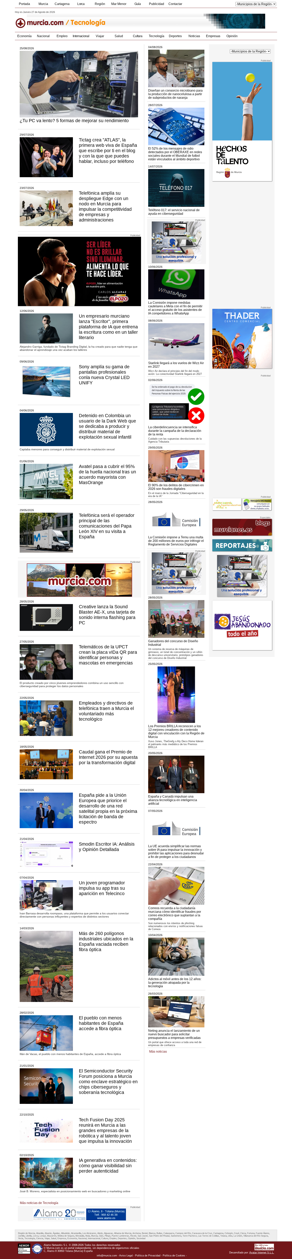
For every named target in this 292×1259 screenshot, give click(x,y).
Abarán (48, 1233)
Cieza (243, 1233)
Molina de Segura (66, 1236)
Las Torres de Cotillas (208, 1236)
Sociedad (140, 1238)
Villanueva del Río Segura (255, 1236)
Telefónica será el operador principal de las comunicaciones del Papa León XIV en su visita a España (106, 526)
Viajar (100, 36)
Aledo (100, 1233)
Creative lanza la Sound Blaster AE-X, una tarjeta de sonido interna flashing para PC (107, 614)
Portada (24, 4)
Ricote (133, 1236)
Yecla (20, 1238)
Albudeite (65, 1233)
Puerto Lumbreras (120, 1236)
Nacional (43, 36)
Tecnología (156, 36)
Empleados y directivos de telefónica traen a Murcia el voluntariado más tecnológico (106, 711)
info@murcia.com (107, 1255)
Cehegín (229, 1233)
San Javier (143, 1236)
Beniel (145, 1233)
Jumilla (21, 1236)
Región (100, 4)
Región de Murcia (26, 1233)
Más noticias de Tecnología (39, 1203)
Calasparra (168, 1233)
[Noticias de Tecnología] (112, 20)
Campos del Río (183, 1233)
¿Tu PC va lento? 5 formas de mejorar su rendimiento (74, 120)
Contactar (175, 4)
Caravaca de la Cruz (202, 1233)
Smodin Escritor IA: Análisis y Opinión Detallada (107, 846)
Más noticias (158, 1051)
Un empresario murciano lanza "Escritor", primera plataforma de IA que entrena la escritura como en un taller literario (108, 326)
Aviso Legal (126, 1255)
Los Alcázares (89, 1233)
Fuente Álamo (262, 1233)
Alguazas (108, 1233)
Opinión (232, 36)
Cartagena (62, 4)
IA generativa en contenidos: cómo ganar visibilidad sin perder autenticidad (108, 1166)
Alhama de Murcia (122, 1233)
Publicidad (156, 4)
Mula (87, 1236)
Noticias (194, 36)
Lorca (81, 4)
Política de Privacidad (147, 1255)
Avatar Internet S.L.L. (261, 1252)
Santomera (176, 1236)
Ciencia (39, 1238)
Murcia (43, 4)
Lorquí (43, 1236)
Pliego (107, 1236)
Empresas (213, 36)
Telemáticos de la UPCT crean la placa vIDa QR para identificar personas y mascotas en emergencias (108, 654)
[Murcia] (42, 20)
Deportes (175, 36)
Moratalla (79, 1236)
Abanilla (40, 1233)
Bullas (159, 1233)
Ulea (230, 1236)
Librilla (29, 1236)
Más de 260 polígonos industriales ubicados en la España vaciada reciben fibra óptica (106, 941)
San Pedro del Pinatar (159, 1236)
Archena (136, 1233)
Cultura (137, 36)
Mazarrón (51, 1236)
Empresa (61, 1238)
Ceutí (236, 1233)
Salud (119, 36)
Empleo (62, 36)
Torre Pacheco (190, 1236)
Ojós (101, 1236)
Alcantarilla (76, 1233)
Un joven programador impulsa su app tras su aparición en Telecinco (102, 888)
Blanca (152, 1233)
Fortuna (251, 1233)
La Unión (238, 1236)
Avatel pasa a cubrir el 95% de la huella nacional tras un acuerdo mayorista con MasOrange (107, 474)
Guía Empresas (137, 5)
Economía (24, 36)
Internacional (81, 36)
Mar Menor (118, 4)
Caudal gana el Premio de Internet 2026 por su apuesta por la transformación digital (108, 757)
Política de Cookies (174, 1255)
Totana (223, 1236)
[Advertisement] (242, 244)
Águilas (56, 1233)
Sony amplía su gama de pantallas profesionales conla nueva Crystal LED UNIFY (104, 374)
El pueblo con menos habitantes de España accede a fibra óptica (101, 1023)
